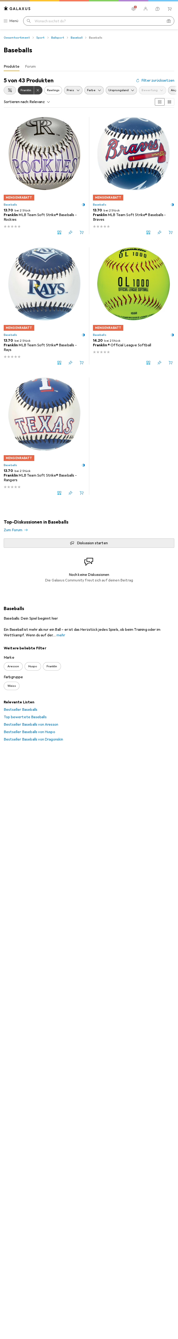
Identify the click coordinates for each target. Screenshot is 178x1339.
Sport (40, 38)
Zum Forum (13, 530)
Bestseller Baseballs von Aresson (31, 724)
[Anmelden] (145, 8)
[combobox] (10, 90)
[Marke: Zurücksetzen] (38, 90)
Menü (14, 21)
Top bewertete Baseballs (25, 717)
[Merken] (70, 232)
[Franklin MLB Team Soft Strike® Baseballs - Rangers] (44, 436)
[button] (83, 205)
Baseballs (10, 205)
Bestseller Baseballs (20, 709)
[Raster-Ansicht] (160, 102)
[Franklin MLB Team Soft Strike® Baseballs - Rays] (44, 306)
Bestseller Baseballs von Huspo (29, 732)
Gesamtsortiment (17, 38)
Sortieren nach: (16, 102)
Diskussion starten (92, 543)
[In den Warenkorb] (81, 232)
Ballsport (57, 38)
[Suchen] (28, 21)
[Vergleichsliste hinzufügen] (59, 232)
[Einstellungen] (133, 9)
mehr (61, 635)
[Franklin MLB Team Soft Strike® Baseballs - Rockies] (44, 175)
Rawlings (53, 90)
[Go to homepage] (17, 8)
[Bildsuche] (168, 21)
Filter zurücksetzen (157, 80)
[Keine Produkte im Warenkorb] (169, 9)
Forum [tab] (30, 66)
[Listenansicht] (169, 102)
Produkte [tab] (11, 66)
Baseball (77, 38)
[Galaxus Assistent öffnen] (157, 9)
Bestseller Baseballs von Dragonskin (33, 739)
